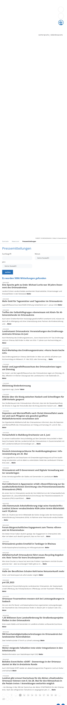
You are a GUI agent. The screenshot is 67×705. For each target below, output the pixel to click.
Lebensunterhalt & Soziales (16, 3)
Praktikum (43, 26)
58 (48, 695)
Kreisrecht (27, 21)
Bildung (42, 12)
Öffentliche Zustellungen (25, 32)
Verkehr (29, 3)
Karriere (3, 23)
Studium (36, 26)
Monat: (37, 254)
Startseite (5, 241)
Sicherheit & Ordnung (9, 6)
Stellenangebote (7, 26)
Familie (35, 3)
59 (52, 695)
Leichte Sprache (43, 35)
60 (56, 695)
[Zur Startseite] (12, 47)
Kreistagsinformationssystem (12, 21)
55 (36, 695)
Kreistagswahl (36, 21)
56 (40, 695)
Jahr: (4, 262)
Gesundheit (30, 6)
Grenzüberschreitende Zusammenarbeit (46, 17)
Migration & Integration (47, 3)
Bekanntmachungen (39, 14)
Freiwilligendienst (54, 26)
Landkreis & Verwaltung (8, 10)
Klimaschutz (18, 14)
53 (28, 695)
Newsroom (4, 30)
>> (11, 699)
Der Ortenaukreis (7, 12)
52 (24, 695)
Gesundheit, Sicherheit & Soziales (26, 12)
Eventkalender (19, 26)
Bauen (3, 3)
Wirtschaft (21, 6)
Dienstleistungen (6, 1)
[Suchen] (61, 16)
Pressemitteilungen (8, 32)
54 (32, 695)
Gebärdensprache (57, 35)
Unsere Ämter (5, 8)
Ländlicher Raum (7, 14)
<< (3, 695)
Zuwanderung (50, 12)
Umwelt (37, 6)
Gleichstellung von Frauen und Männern (16, 17)
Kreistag (3, 19)
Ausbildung (28, 26)
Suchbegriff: (7, 254)
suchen (8, 272)
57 (44, 695)
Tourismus (27, 14)
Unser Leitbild (6, 28)
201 (3, 699)
